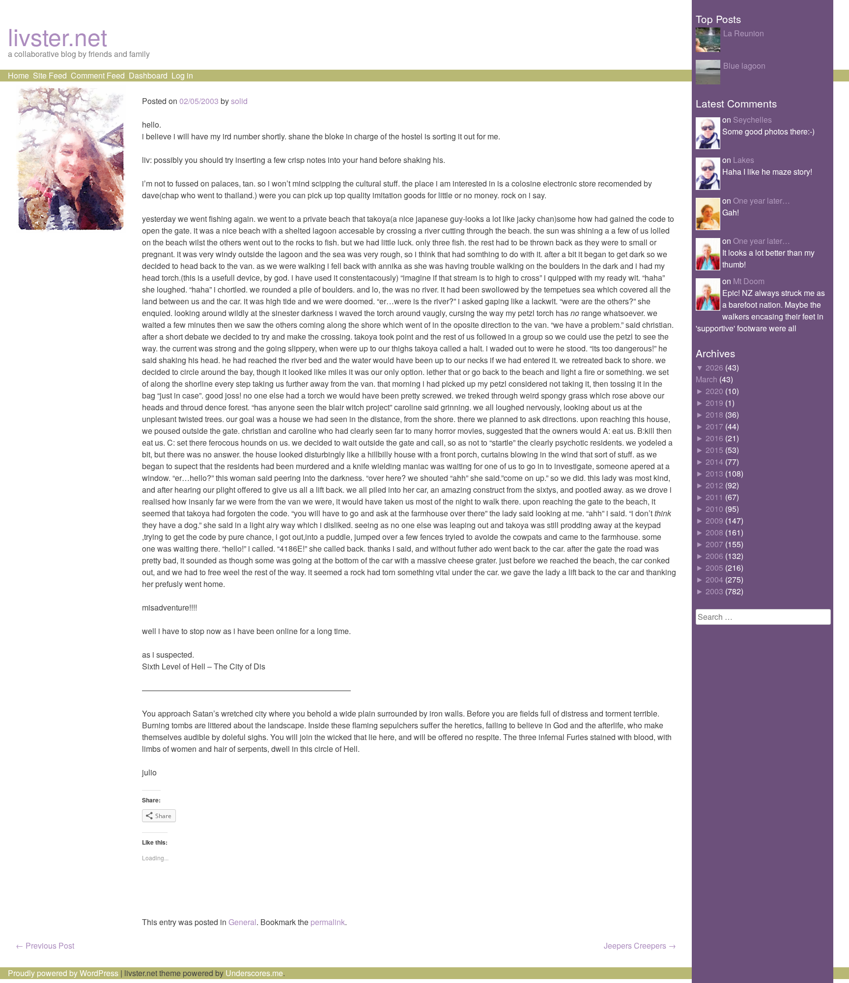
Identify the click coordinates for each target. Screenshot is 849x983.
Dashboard (148, 75)
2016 (714, 438)
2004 (714, 579)
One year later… (761, 200)
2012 (714, 485)
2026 (714, 367)
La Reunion (743, 33)
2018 (714, 414)
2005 (714, 567)
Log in (182, 75)
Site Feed (50, 75)
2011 (714, 497)
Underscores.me (254, 973)
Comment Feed (98, 75)
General (242, 922)
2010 (714, 508)
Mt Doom (748, 281)
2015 (714, 449)
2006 (714, 555)
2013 (714, 473)
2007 (714, 544)
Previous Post (45, 945)
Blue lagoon (744, 65)
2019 (714, 402)
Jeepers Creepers (640, 945)
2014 (714, 461)
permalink (328, 922)
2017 (714, 426)
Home (18, 75)
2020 (714, 391)
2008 (714, 532)
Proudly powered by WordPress (63, 973)
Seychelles (752, 119)
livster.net (57, 36)
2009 (714, 520)
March (706, 379)
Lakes (743, 159)
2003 (714, 591)
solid (239, 100)
